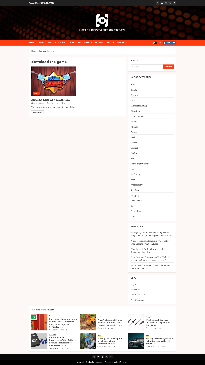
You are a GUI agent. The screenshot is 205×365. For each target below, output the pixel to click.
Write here (122, 42)
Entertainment (137, 116)
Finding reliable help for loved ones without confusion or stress (110, 341)
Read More (37, 112)
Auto (133, 84)
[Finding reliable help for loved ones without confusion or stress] (88, 341)
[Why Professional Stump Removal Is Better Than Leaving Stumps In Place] (88, 322)
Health (110, 42)
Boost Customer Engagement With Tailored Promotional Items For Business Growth (62, 341)
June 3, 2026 (104, 328)
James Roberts (38, 103)
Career (134, 100)
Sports (133, 206)
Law (133, 169)
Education (135, 111)
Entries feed (136, 289)
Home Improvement (140, 163)
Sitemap (88, 42)
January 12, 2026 (154, 347)
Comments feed (138, 294)
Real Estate (136, 190)
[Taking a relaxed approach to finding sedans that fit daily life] (136, 341)
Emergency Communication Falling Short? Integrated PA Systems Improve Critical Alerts (63, 323)
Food (133, 137)
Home (31, 42)
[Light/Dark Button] (155, 43)
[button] (159, 42)
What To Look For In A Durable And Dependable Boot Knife (147, 250)
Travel (41, 42)
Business (99, 42)
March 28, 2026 (57, 349)
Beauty (134, 90)
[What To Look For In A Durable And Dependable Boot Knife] (136, 322)
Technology (75, 42)
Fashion (134, 121)
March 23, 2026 (105, 347)
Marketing (135, 174)
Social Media (136, 200)
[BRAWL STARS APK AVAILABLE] (53, 81)
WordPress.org (137, 300)
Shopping (135, 195)
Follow (171, 42)
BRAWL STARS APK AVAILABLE (50, 99)
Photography (136, 185)
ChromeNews (110, 362)
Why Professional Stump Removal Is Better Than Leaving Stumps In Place (110, 323)
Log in (133, 284)
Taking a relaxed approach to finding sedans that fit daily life (159, 341)
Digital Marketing (56, 42)
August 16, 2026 (57, 330)
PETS (133, 179)
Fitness (134, 132)
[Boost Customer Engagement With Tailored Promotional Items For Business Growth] (39, 341)
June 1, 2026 (152, 328)
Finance (134, 127)
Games (36, 93)
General (134, 148)
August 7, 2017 (54, 103)
